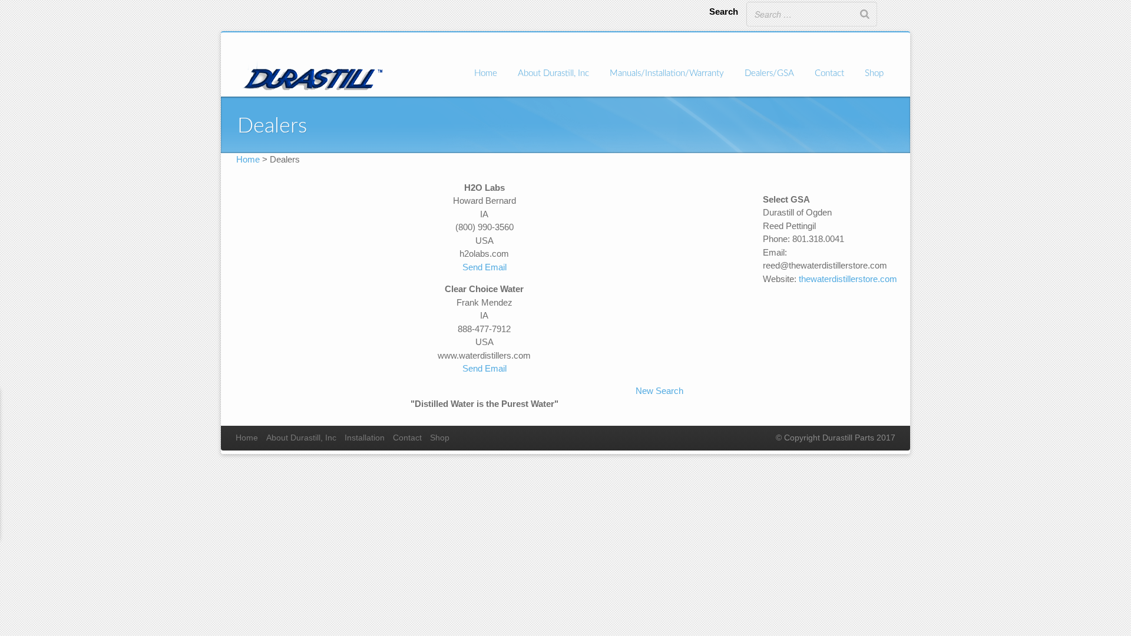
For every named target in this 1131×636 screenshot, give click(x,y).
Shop (874, 73)
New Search (659, 391)
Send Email (484, 267)
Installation (365, 437)
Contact (829, 73)
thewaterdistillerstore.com (848, 279)
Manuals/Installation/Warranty (667, 73)
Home (485, 73)
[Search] (865, 14)
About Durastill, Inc (553, 73)
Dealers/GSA (769, 73)
